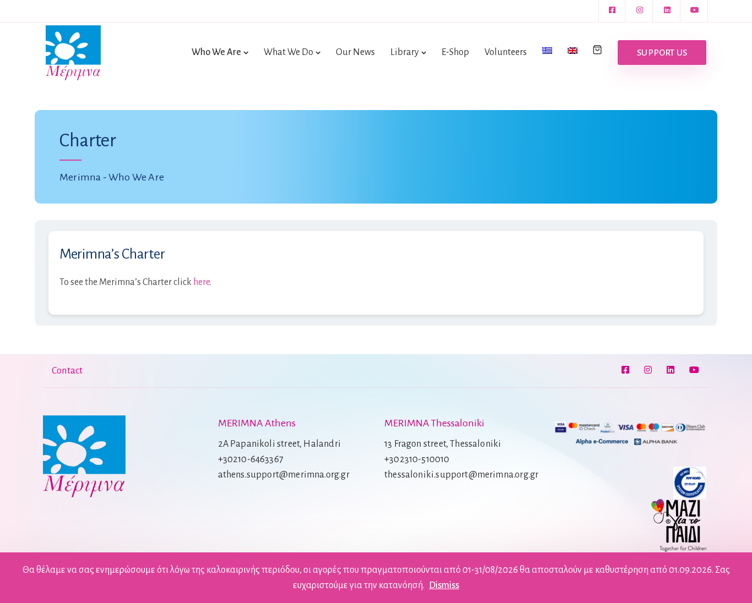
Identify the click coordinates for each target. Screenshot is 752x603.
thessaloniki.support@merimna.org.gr (461, 475)
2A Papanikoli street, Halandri (279, 444)
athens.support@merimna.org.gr (284, 475)
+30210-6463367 (251, 459)
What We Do (288, 52)
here (201, 282)
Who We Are (216, 52)
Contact (67, 371)
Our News (355, 52)
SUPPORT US (662, 52)
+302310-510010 (417, 459)
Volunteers (505, 52)
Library (404, 52)
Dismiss (444, 585)
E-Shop (455, 52)
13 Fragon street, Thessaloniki (442, 444)
